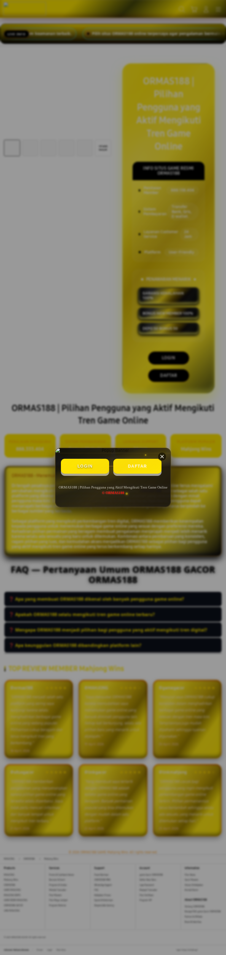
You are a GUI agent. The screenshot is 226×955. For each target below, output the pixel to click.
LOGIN (85, 466)
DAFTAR (137, 466)
